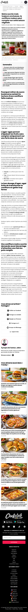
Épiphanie (14, 549)
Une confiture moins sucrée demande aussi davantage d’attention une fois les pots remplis (13, 84)
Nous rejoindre (14, 583)
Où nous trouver (14, 573)
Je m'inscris (14, 542)
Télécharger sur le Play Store (19, 522)
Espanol (15, 596)
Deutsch (15, 591)
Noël (14, 558)
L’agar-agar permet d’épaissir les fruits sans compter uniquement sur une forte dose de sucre (14, 74)
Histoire (14, 575)
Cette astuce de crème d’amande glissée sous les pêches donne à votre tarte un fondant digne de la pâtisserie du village (13, 432)
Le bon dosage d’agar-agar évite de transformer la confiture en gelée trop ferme (13, 79)
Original (14, 562)
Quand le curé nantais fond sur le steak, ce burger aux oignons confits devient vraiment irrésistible (13, 385)
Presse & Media (14, 578)
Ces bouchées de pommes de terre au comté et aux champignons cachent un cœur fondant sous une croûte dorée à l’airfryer (12, 456)
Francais (15, 589)
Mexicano (15, 598)
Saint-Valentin (14, 553)
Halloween (14, 556)
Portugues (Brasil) (15, 602)
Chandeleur (14, 551)
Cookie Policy (15, 609)
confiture (11, 123)
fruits (20, 103)
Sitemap (21, 609)
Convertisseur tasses (13, 563)
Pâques (14, 555)
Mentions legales (14, 580)
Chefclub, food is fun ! (8, 6)
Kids (14, 560)
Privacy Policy (8, 609)
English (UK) (14, 593)
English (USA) (15, 595)
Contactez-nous (14, 582)
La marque (14, 570)
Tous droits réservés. (22, 607)
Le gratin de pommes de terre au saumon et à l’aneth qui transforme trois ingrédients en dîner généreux (13, 408)
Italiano (14, 600)
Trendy (16, 6)
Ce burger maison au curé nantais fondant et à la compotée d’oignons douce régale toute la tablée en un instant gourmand (14, 480)
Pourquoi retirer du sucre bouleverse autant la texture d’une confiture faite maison (13, 69)
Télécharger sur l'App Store (8, 522)
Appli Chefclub (14, 576)
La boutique (14, 571)
